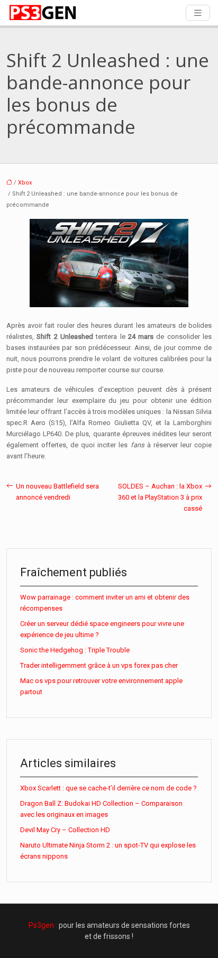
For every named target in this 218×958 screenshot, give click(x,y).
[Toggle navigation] (198, 13)
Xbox (25, 182)
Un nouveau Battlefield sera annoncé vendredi (57, 491)
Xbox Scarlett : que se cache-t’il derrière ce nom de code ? (108, 788)
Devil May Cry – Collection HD (65, 830)
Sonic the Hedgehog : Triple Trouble (75, 650)
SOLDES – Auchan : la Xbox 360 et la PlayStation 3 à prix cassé (160, 497)
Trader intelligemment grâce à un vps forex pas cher (99, 665)
